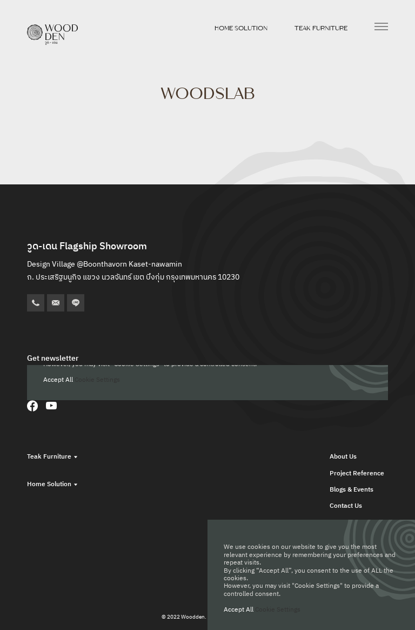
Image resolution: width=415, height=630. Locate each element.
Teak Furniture (320, 28)
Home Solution (241, 28)
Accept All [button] (238, 610)
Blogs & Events (351, 490)
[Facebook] (32, 405)
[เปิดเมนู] (381, 26)
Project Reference (357, 473)
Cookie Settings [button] (277, 610)
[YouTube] (51, 405)
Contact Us (346, 506)
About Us (343, 457)
